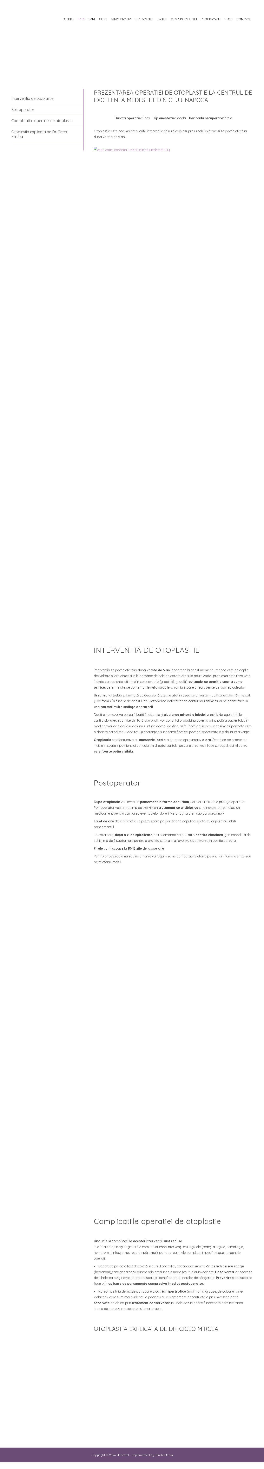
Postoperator (22, 109)
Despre (68, 19)
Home (4, 45)
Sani (92, 19)
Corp (103, 19)
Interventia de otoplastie (32, 98)
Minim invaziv (121, 19)
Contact (244, 19)
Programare (210, 19)
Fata (81, 19)
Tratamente (144, 19)
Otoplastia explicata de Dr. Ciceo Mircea (39, 134)
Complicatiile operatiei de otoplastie (42, 120)
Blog (228, 19)
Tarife (162, 19)
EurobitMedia (164, 1455)
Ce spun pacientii (184, 19)
